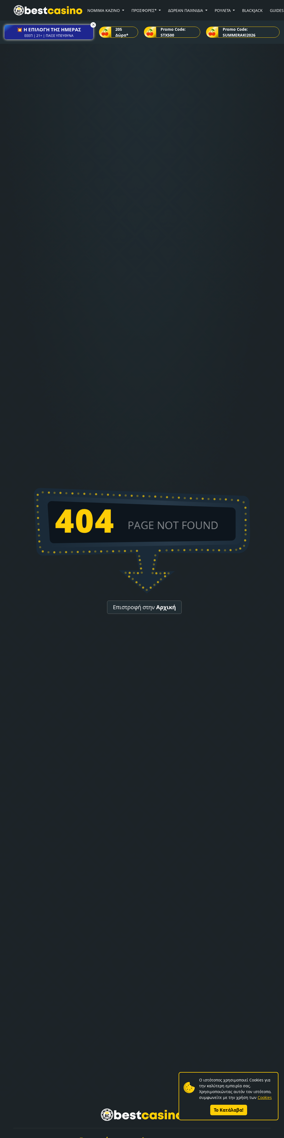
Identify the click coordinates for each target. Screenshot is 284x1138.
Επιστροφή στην (144, 607)
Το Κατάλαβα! (229, 1110)
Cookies (265, 1097)
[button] (48, 32)
